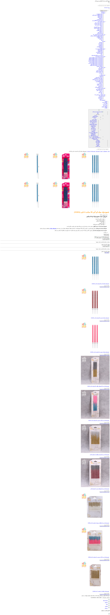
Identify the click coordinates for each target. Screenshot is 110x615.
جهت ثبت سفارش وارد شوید (104, 286)
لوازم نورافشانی (94, 138)
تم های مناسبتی (94, 119)
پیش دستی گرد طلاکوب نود (93, 135)
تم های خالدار (93, 134)
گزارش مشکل (106, 234)
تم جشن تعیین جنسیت (93, 121)
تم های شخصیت (93, 133)
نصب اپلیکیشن (98, 146)
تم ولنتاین (93, 127)
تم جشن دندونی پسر (93, 122)
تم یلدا (96, 115)
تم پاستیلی (93, 131)
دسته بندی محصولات (103, 10)
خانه (97, 113)
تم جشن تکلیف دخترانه (93, 124)
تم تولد (94, 129)
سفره (94, 117)
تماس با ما (105, 105)
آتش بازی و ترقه (95, 136)
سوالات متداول (104, 106)
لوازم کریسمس (95, 139)
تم (95, 118)
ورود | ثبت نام (107, 7)
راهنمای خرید (104, 102)
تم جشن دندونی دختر (93, 120)
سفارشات (97, 140)
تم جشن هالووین (93, 126)
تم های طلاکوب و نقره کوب (93, 132)
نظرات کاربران (105, 239)
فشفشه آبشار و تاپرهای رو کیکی (94, 137)
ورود (98, 112)
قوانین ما (105, 103)
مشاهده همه (107, 252)
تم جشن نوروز (93, 125)
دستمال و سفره (95, 116)
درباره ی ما (105, 104)
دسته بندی (97, 114)
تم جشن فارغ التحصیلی (93, 123)
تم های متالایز (93, 130)
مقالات (106, 107)
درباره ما (97, 143)
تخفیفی (105, 101)
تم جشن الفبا (93, 128)
